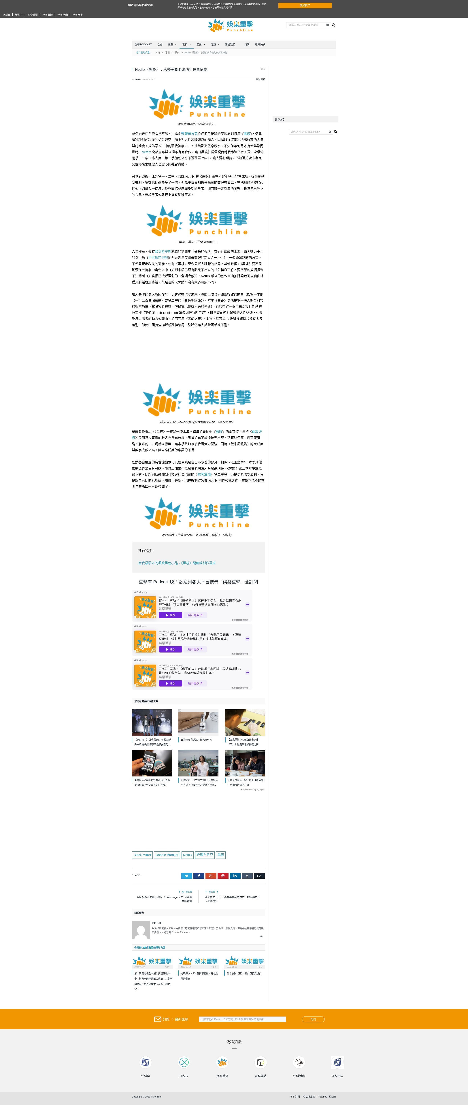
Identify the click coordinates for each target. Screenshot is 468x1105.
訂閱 (313, 1019)
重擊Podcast (143, 44)
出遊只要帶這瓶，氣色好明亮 (196, 739)
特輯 (247, 44)
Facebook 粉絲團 (327, 1096)
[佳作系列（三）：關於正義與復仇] (244, 962)
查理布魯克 (189, 134)
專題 (213, 44)
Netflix (146, 152)
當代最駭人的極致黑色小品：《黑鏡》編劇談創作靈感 (177, 563)
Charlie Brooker (167, 855)
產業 (199, 44)
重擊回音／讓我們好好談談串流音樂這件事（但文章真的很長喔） (152, 782)
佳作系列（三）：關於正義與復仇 (244, 973)
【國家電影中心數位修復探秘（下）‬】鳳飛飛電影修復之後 (243, 742)
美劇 (258, 79)
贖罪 (219, 432)
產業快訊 (260, 44)
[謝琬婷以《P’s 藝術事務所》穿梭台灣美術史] (198, 962)
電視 (184, 44)
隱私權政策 (309, 1096)
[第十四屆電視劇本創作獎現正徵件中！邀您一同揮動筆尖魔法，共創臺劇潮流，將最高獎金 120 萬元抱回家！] (152, 962)
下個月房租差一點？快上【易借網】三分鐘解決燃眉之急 (246, 782)
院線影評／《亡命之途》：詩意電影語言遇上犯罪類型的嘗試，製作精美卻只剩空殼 (199, 783)
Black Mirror (142, 855)
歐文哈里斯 (163, 252)
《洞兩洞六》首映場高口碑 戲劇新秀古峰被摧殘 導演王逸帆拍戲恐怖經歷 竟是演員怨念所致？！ (152, 742)
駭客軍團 (204, 474)
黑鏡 (247, 134)
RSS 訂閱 (294, 1096)
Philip (138, 79)
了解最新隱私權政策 (222, 7)
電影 (170, 44)
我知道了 (305, 5)
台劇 (160, 44)
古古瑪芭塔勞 (158, 258)
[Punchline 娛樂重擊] (230, 25)
